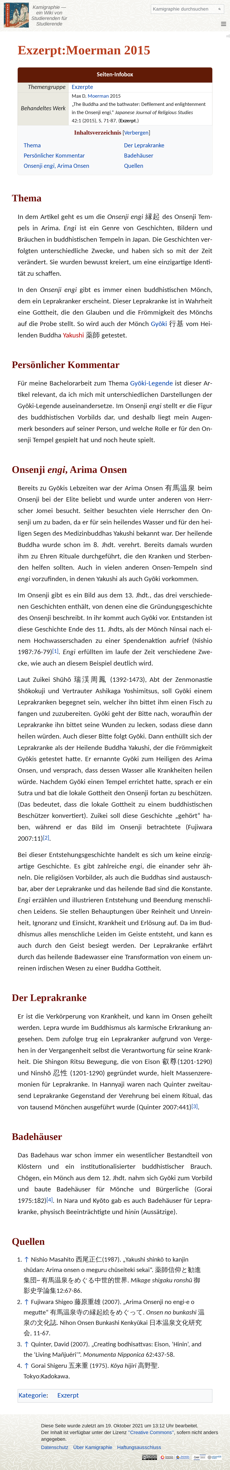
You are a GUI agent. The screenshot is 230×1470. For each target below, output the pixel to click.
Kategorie (32, 1395)
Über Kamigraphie (92, 1447)
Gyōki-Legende (151, 383)
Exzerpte (82, 87)
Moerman (98, 96)
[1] (55, 651)
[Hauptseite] (16, 15)
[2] (46, 838)
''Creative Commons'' (151, 1432)
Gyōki (159, 324)
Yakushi (73, 335)
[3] (194, 1107)
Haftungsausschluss (139, 1447)
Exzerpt (68, 1395)
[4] (49, 1200)
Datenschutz (54, 1447)
